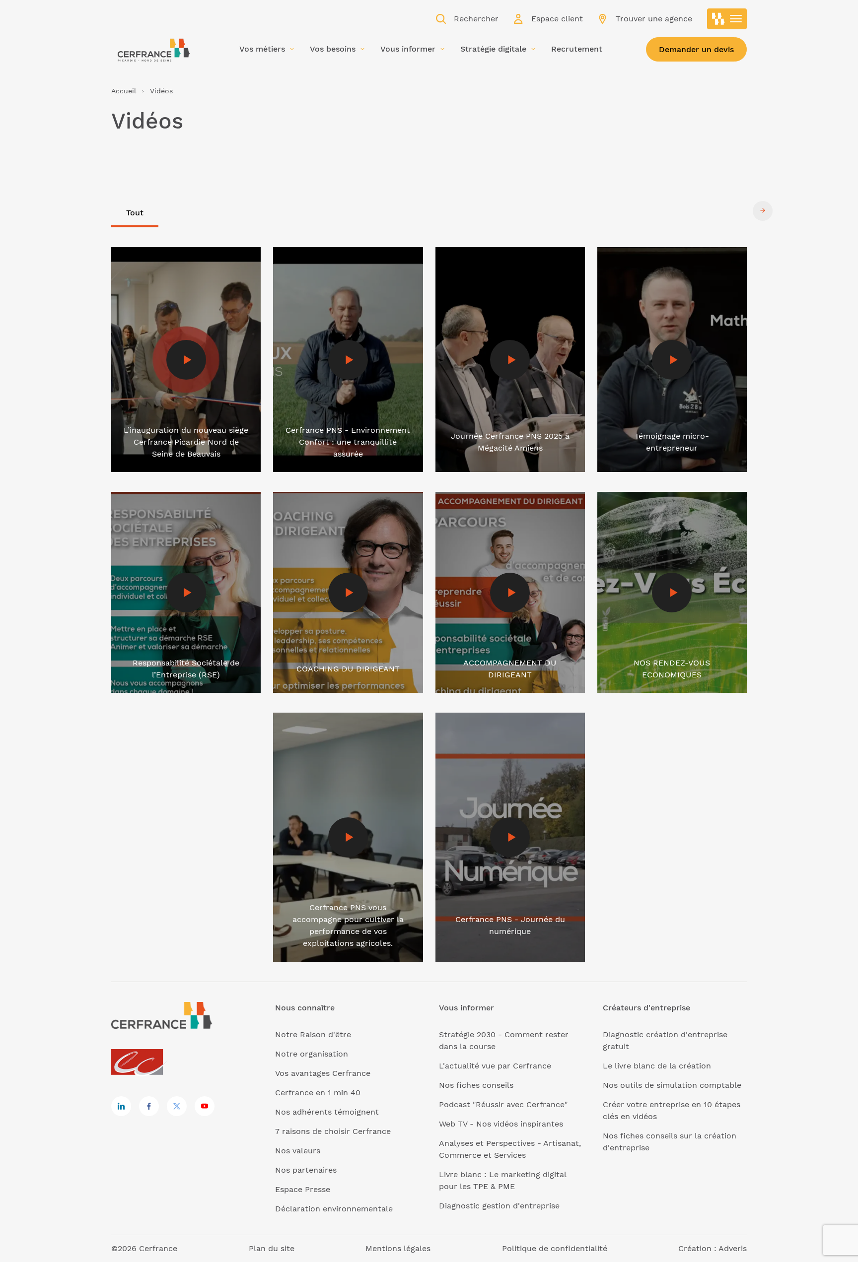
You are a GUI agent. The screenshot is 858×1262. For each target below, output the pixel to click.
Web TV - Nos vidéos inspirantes (501, 1124)
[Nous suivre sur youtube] (204, 1106)
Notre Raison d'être (313, 1034)
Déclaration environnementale (334, 1208)
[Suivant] (763, 210)
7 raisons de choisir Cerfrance (333, 1131)
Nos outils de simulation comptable (672, 1085)
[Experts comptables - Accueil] (139, 1062)
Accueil (123, 91)
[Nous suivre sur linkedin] (121, 1106)
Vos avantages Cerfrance (322, 1073)
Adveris (732, 1248)
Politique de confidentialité (554, 1248)
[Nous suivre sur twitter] (177, 1106)
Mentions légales (397, 1248)
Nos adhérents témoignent (327, 1112)
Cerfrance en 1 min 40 (317, 1092)
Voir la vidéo (134, 253)
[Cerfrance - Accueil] (153, 48)
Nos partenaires (306, 1170)
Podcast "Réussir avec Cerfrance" (503, 1104)
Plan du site (271, 1248)
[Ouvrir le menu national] (727, 18)
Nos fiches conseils (476, 1085)
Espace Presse (302, 1189)
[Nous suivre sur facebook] (149, 1106)
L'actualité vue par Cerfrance (495, 1065)
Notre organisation (311, 1054)
